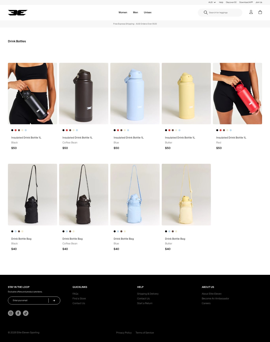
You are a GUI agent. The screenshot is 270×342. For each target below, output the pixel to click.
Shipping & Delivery (148, 294)
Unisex (147, 12)
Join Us (259, 2)
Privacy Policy (124, 333)
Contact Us (79, 303)
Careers (206, 303)
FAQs (75, 294)
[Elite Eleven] (18, 13)
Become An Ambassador (215, 299)
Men (135, 12)
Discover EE (231, 2)
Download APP (246, 2)
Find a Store (79, 299)
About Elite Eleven (212, 294)
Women (123, 12)
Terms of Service (145, 333)
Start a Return (144, 303)
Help (221, 2)
